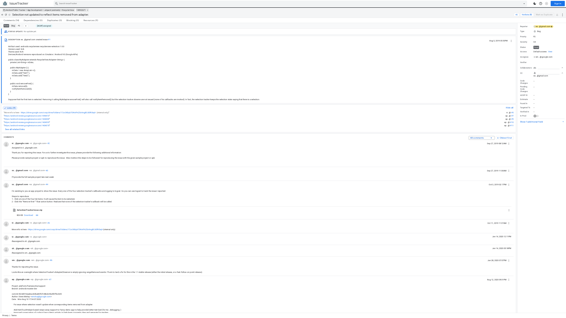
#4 (46, 184)
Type (522, 31)
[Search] (56, 3)
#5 (512, 112)
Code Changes (524, 82)
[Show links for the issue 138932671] (87, 10)
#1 (49, 39)
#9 (512, 119)
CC (521, 73)
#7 (512, 116)
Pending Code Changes (524, 89)
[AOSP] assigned (44, 26)
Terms (14, 315)
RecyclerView (68, 10)
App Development (34, 10)
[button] (541, 31)
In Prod (523, 116)
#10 (512, 122)
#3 (46, 170)
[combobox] (290, 3)
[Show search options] (524, 3)
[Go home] (2, 14)
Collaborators (526, 68)
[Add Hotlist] (26, 26)
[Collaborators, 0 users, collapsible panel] (548, 67)
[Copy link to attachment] (37, 215)
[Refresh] (6, 14)
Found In (523, 103)
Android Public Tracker (15, 10)
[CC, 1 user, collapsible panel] (548, 73)
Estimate (524, 99)
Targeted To (525, 108)
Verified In (524, 112)
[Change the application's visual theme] (535, 3)
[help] (541, 3)
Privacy (5, 315)
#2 (48, 143)
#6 (50, 260)
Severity (523, 42)
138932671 (81, 10)
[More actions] (562, 14)
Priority (523, 37)
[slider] (517, 168)
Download (28, 215)
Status (523, 47)
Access (523, 52)
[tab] (11, 20)
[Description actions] (511, 40)
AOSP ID (524, 95)
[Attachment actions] (509, 210)
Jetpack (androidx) (52, 10)
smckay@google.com (41, 296)
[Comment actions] (508, 143)
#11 (512, 125)
